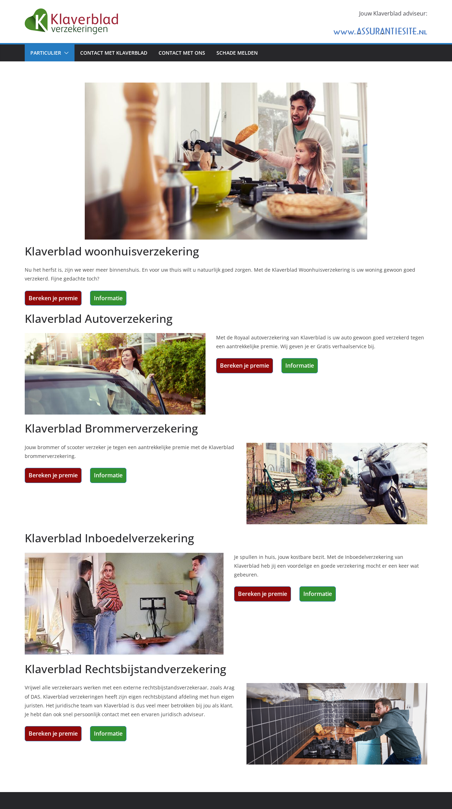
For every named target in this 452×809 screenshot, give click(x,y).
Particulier (45, 52)
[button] (65, 53)
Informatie (108, 298)
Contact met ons (182, 52)
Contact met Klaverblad (113, 52)
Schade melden (237, 52)
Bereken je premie (53, 298)
